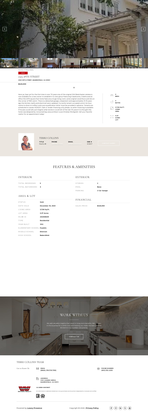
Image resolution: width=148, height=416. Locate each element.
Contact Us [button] (74, 336)
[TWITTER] (125, 408)
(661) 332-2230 (57, 144)
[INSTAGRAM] (116, 408)
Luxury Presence (34, 408)
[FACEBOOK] (111, 408)
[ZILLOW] (129, 408)
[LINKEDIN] (120, 408)
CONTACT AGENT (108, 143)
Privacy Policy (92, 408)
